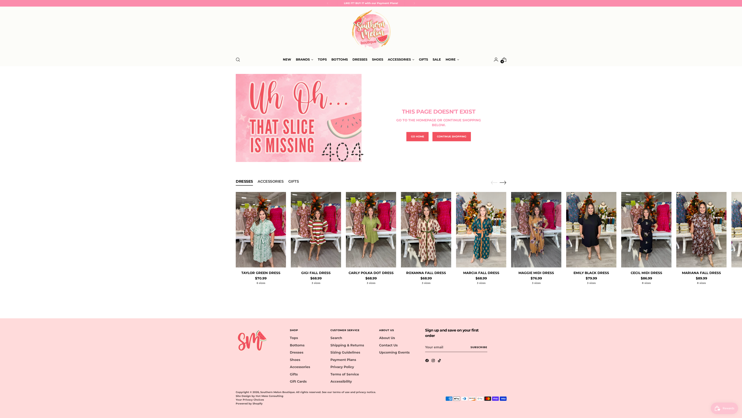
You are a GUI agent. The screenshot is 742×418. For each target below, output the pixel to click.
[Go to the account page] (496, 59)
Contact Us (388, 345)
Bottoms (297, 345)
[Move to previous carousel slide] (494, 182)
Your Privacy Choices (250, 399)
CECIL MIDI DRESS (646, 273)
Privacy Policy (342, 367)
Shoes (295, 360)
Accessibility (341, 381)
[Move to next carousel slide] (503, 182)
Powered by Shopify (249, 403)
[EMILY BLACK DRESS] (591, 229)
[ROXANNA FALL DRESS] (426, 229)
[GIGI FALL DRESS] (316, 229)
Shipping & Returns (347, 345)
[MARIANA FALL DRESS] (701, 229)
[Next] (414, 3)
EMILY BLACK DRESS (591, 273)
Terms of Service (344, 374)
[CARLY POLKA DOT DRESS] (371, 229)
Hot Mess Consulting (269, 395)
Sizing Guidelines (345, 352)
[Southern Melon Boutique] (371, 31)
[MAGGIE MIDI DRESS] (536, 229)
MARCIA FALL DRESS (481, 273)
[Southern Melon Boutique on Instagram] (433, 361)
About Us (387, 338)
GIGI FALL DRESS (316, 273)
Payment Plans (343, 360)
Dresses (296, 352)
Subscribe (479, 347)
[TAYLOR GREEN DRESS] (261, 229)
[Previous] (327, 3)
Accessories (300, 367)
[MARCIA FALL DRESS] (481, 229)
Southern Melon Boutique (277, 392)
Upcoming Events (394, 352)
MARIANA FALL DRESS (701, 273)
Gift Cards (298, 381)
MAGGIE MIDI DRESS (536, 273)
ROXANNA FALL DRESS (426, 273)
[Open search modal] (238, 59)
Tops (294, 338)
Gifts (294, 374)
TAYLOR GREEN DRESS (260, 273)
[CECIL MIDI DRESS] (646, 229)
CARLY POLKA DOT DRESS (371, 273)
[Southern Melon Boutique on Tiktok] (439, 361)
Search (336, 338)
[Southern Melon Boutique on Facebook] (427, 361)
